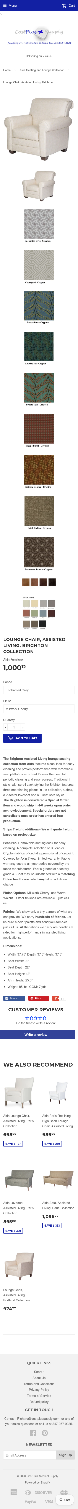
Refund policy (39, 1401)
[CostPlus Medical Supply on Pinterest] (45, 1434)
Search (39, 1371)
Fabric (7, 682)
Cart (71, 5)
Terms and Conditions (39, 1383)
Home (7, 70)
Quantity (9, 720)
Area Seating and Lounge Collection (42, 70)
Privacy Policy (39, 1389)
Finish (7, 701)
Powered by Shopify (37, 1482)
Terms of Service (39, 1395)
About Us (39, 1377)
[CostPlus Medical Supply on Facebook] (33, 1434)
